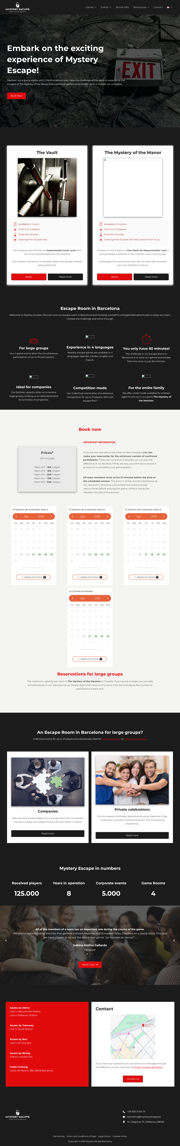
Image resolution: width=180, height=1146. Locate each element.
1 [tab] (87, 954)
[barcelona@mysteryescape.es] (142, 1117)
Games (90, 7)
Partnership (59, 1136)
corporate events (111, 739)
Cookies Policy (120, 1136)
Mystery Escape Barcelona (148, 1067)
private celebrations (135, 739)
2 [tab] (90, 954)
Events (105, 7)
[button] (95, 7)
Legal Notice (104, 1136)
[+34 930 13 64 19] (134, 1111)
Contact (158, 7)
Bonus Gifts (122, 7)
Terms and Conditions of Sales (81, 1136)
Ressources (139, 7)
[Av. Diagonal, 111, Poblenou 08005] (143, 1122)
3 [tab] (92, 954)
